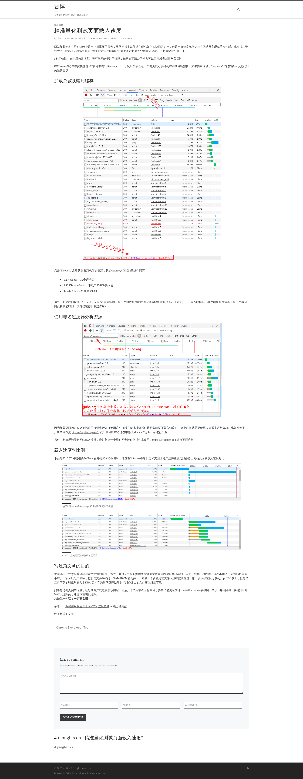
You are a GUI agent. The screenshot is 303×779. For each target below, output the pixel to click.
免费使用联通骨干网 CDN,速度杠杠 (87, 606)
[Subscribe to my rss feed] (248, 768)
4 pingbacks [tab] (63, 747)
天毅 (59, 38)
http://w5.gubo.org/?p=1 (85, 432)
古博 (65, 768)
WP (67, 773)
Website (191, 705)
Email (128, 705)
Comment (69, 676)
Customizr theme (98, 773)
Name (65, 705)
